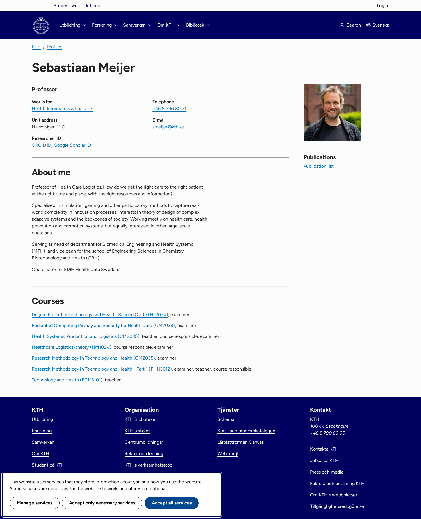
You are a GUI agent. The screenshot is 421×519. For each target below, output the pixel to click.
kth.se (41, 5)
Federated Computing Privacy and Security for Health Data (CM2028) (103, 325)
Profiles (54, 46)
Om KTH (40, 453)
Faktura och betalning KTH (337, 483)
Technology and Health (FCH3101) (67, 380)
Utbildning (42, 419)
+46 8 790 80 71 (169, 108)
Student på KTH (48, 465)
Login (382, 5)
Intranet (94, 5)
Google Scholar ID (72, 145)
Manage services (34, 503)
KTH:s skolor (137, 430)
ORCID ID (41, 145)
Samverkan (43, 442)
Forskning (42, 430)
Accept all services (172, 503)
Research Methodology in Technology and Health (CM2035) (93, 358)
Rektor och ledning (144, 453)
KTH (36, 46)
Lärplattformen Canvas (240, 442)
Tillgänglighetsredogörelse (337, 506)
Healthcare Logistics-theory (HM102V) (71, 347)
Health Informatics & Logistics (62, 108)
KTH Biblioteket (141, 419)
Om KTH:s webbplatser (333, 495)
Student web (67, 5)
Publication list (319, 166)
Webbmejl (227, 453)
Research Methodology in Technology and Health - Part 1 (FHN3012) (102, 369)
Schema (225, 419)
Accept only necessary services (102, 503)
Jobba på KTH (324, 460)
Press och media (326, 472)
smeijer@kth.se (168, 127)
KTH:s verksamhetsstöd (148, 465)
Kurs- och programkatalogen (246, 430)
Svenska (380, 25)
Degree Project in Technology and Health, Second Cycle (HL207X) (100, 314)
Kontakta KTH (324, 449)
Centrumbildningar (144, 442)
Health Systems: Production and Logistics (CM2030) (85, 336)
